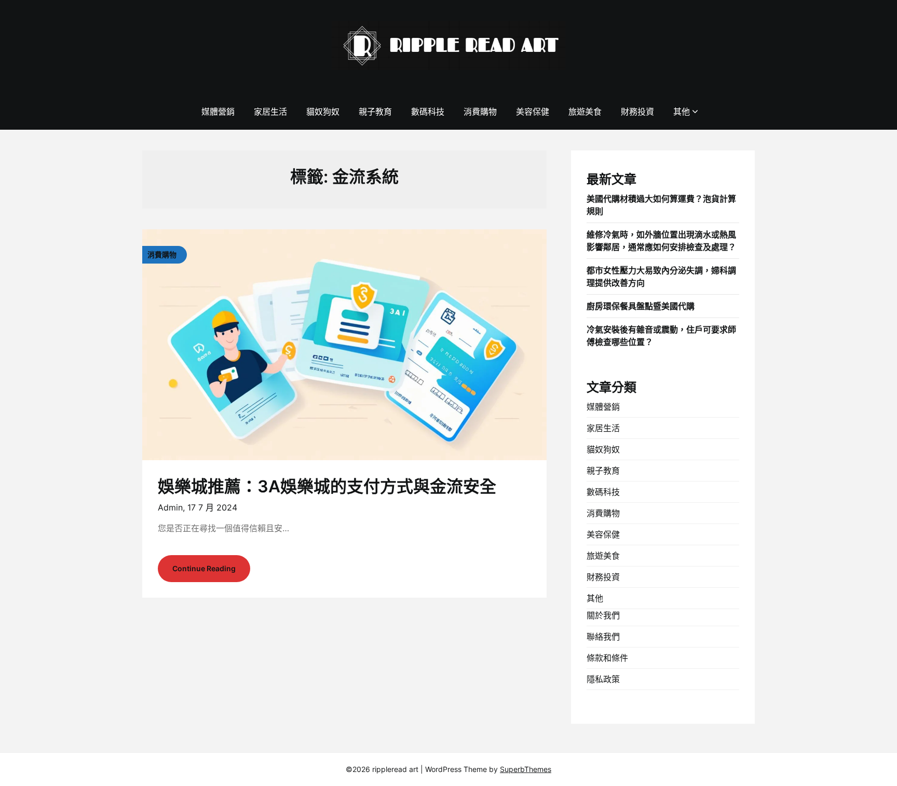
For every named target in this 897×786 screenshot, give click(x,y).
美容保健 (532, 111)
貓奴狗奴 (322, 111)
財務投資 (637, 111)
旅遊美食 (585, 111)
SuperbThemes (525, 769)
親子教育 (375, 111)
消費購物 (480, 111)
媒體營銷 (218, 111)
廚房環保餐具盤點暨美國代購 (641, 306)
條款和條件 (607, 658)
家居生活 (270, 111)
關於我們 (603, 615)
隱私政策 (603, 679)
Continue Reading (204, 568)
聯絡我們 (603, 636)
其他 (681, 111)
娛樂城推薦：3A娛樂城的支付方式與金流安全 (327, 486)
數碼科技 (427, 111)
